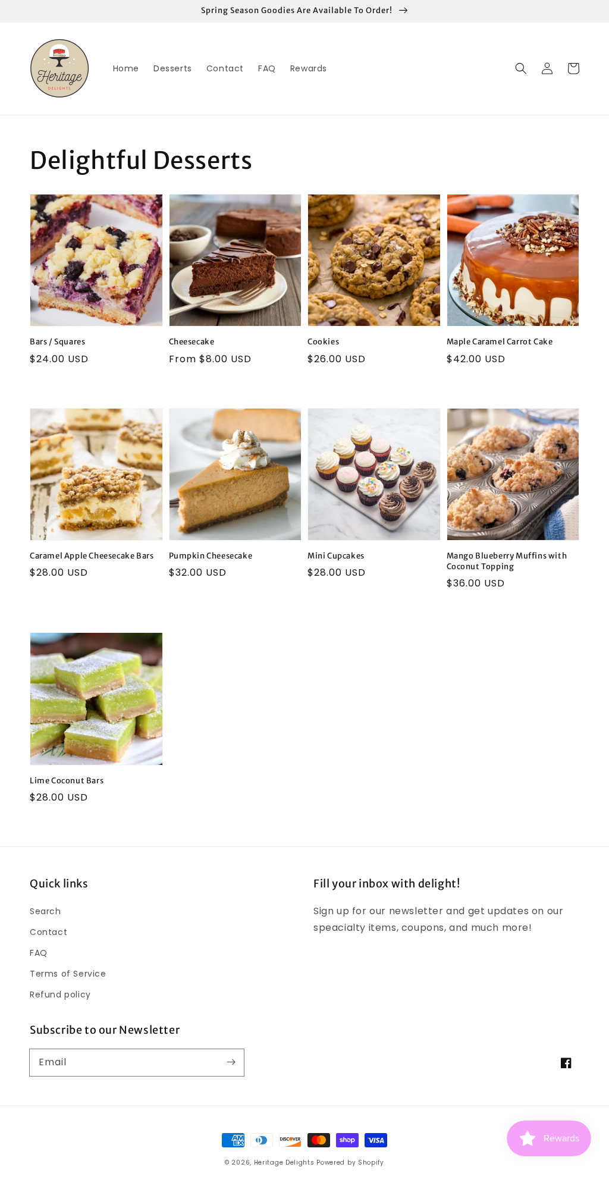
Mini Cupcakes (336, 556)
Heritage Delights (284, 1162)
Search (45, 911)
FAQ (39, 953)
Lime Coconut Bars (66, 781)
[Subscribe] (231, 1062)
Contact (48, 932)
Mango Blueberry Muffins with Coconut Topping (507, 561)
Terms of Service (68, 974)
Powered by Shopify (350, 1162)
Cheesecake (192, 342)
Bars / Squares (57, 342)
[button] (521, 68)
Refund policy (60, 994)
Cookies (323, 342)
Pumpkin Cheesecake (211, 556)
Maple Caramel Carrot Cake (500, 342)
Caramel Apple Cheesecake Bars (91, 556)
